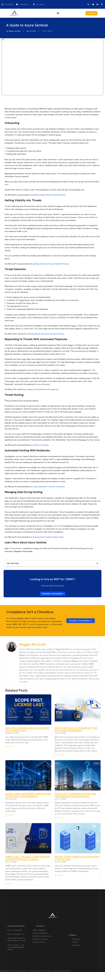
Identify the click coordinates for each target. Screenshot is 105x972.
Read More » (9, 746)
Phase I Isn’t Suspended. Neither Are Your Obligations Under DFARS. (75, 795)
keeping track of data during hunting (48, 537)
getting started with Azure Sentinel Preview (51, 264)
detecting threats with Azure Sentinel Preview (45, 334)
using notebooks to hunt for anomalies (49, 486)
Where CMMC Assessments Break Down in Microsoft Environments (28, 795)
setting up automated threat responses (42, 389)
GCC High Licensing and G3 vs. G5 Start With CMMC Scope (27, 729)
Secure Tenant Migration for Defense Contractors (77, 858)
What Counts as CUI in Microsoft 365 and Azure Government (76, 729)
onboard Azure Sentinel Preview (52, 195)
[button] (88, 4)
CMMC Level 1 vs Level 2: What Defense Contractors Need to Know (27, 858)
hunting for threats (40, 445)
